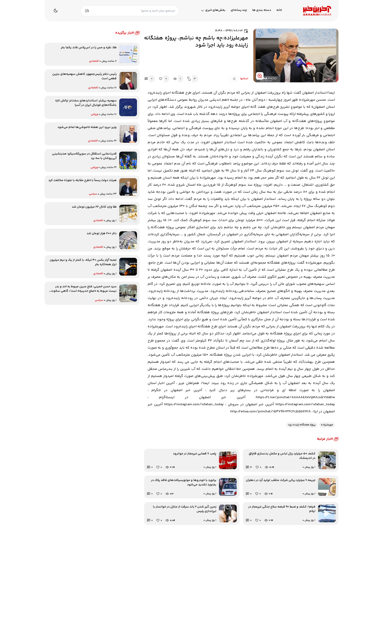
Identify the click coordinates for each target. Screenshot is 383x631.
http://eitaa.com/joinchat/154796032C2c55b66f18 (270, 411)
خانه (279, 10)
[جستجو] (87, 11)
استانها (244, 79)
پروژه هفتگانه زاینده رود (302, 425)
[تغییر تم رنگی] (56, 11)
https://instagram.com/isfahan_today (305, 404)
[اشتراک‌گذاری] (234, 79)
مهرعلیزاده (327, 425)
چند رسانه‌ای (239, 10)
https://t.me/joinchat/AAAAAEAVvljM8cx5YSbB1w (295, 397)
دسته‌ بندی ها (261, 10)
